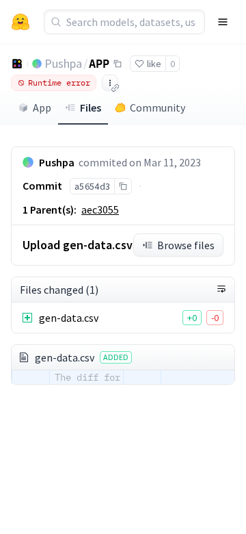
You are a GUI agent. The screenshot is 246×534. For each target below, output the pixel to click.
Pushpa (63, 63)
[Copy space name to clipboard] (117, 64)
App (42, 107)
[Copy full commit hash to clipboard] (122, 186)
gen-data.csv (68, 318)
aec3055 (100, 209)
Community (157, 107)
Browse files (186, 245)
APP (99, 63)
